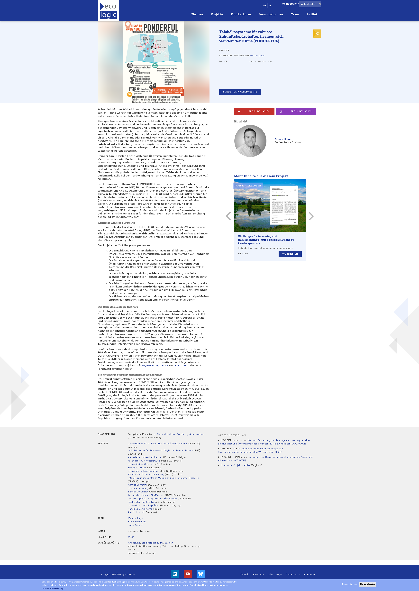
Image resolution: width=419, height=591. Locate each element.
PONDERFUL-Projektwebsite (240, 92)
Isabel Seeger (135, 525)
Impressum (309, 574)
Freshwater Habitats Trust (142, 502)
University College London (143, 471)
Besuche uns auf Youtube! (188, 574)
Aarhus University (137, 485)
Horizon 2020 (256, 56)
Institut (312, 14)
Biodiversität (149, 543)
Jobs (270, 574)
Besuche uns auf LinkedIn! (175, 574)
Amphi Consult (136, 512)
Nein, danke (367, 584)
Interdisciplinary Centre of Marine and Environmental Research (163, 478)
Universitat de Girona (140, 464)
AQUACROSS (150, 365)
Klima (160, 543)
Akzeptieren (349, 584)
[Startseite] (108, 10)
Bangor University (138, 492)
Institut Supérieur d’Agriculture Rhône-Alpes (153, 499)
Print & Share (317, 33)
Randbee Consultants (140, 509)
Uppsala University (138, 488)
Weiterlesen (290, 254)
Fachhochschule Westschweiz (144, 461)
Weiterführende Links (232, 435)
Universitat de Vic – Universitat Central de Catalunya (157, 444)
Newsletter (259, 574)
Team (295, 14)
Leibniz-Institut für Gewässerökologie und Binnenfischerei (161, 450)
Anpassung (134, 543)
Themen (197, 14)
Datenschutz (293, 574)
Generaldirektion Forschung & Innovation (180, 434)
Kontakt (244, 574)
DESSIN (164, 365)
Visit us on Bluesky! (201, 574)
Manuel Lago (135, 518)
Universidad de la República (144, 505)
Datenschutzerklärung (52, 589)
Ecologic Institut (137, 468)
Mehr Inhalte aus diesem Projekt (261, 176)
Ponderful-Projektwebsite (235, 465)
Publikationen (241, 14)
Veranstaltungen (271, 14)
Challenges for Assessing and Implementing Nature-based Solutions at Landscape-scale (266, 239)
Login (279, 574)
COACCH (180, 365)
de (270, 6)
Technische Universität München (146, 495)
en (264, 6)
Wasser (169, 543)
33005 (131, 537)
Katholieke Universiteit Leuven (145, 457)
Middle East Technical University (146, 474)
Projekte (217, 14)
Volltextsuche (290, 4)
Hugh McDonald (137, 522)
